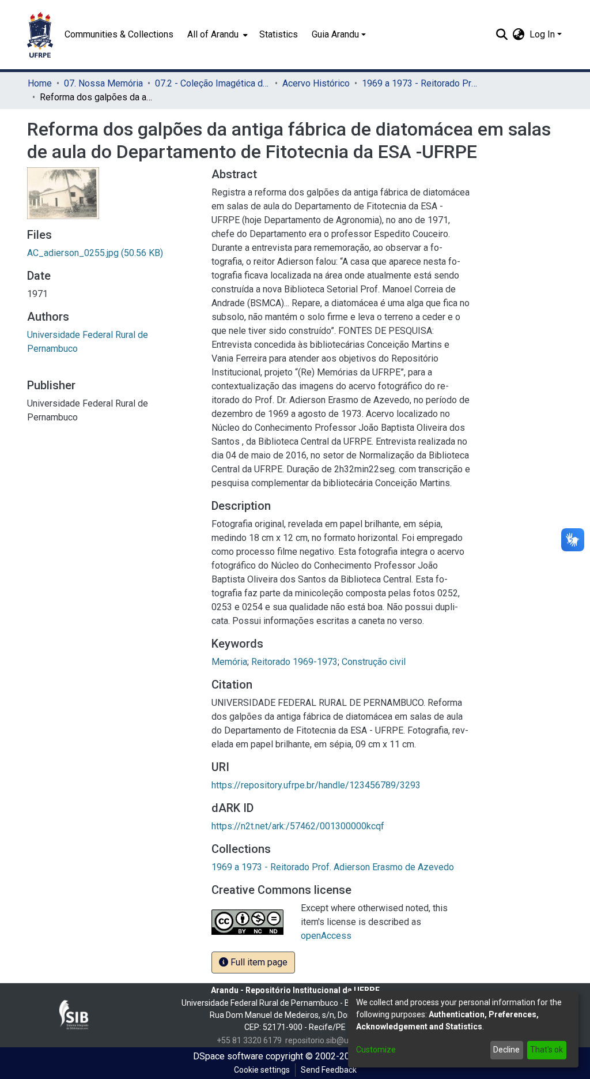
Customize (376, 1049)
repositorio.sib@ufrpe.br (329, 1040)
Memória (229, 661)
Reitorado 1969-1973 (294, 661)
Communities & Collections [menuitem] (119, 34)
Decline (506, 1049)
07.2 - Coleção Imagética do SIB (212, 83)
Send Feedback (329, 1069)
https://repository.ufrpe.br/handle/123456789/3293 (316, 785)
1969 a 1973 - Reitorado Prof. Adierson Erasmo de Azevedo (419, 83)
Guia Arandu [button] (335, 34)
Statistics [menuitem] (278, 34)
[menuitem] (216, 34)
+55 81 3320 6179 (249, 1040)
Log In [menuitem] (542, 34)
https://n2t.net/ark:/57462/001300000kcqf (297, 826)
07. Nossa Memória (103, 83)
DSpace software (228, 1056)
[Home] (40, 35)
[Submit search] (502, 35)
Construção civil (374, 661)
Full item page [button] (258, 962)
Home (40, 83)
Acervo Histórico (316, 83)
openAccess (326, 935)
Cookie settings (262, 1069)
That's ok (546, 1049)
